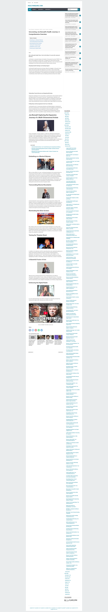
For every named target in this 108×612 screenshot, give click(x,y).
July (67, 135)
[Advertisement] (45, 20)
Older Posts (61, 352)
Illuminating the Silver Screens (36, 43)
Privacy (29, 2)
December (68, 126)
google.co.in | (54, 607)
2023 (66, 573)
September (68, 132)
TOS (32, 2)
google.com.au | (48, 607)
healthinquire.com (35, 6)
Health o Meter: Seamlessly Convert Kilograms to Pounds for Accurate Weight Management (71, 63)
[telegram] (41, 330)
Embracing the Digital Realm (35, 48)
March (67, 119)
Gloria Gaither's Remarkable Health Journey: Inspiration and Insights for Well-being (71, 21)
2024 (66, 140)
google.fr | (64, 607)
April (67, 118)
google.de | (59, 607)
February (67, 121)
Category (34, 9)
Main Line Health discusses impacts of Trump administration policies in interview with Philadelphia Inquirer (71, 14)
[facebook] (30, 330)
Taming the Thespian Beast (35, 44)
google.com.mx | (54, 609)
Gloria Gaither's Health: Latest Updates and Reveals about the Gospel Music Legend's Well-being (71, 33)
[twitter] (33, 330)
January (67, 123)
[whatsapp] (39, 330)
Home (30, 9)
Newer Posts (31, 352)
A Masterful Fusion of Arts (35, 46)
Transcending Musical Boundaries (36, 41)
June (67, 137)
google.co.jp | (69, 607)
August (67, 114)
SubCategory (40, 9)
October (67, 130)
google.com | (32, 607)
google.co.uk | (38, 607)
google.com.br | (75, 607)
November (68, 128)
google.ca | (43, 607)
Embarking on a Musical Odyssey (36, 40)
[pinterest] (36, 330)
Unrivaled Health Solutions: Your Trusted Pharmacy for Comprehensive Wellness (46, 146)
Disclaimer (36, 2)
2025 (66, 125)
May (67, 116)
